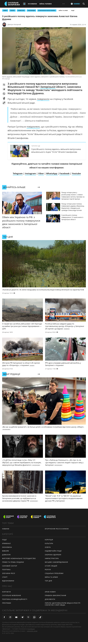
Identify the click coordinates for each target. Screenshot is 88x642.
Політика (6, 570)
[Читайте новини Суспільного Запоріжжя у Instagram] (10, 617)
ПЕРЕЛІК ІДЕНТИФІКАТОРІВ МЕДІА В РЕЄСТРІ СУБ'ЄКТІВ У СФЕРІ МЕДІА (62, 604)
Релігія (48, 570)
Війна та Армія (63, 10)
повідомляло (33, 126)
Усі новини (32, 4)
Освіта (48, 547)
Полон (12, 10)
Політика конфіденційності (14, 599)
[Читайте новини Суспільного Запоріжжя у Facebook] (4, 617)
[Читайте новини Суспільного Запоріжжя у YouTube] (16, 617)
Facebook (64, 173)
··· (63, 3)
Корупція (49, 540)
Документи (50, 599)
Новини (5, 529)
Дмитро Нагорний (14, 24)
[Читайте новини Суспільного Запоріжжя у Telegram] (22, 617)
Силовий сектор (9, 566)
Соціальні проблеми (54, 573)
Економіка (7, 547)
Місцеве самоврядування (56, 562)
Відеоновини (8, 581)
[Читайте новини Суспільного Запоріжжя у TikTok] (40, 617)
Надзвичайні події (53, 551)
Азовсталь (21, 10)
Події (72, 10)
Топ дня (48, 581)
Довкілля (6, 555)
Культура (49, 543)
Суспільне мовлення (11, 595)
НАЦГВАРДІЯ (31, 10)
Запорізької (47, 86)
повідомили (43, 99)
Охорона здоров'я (53, 555)
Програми (6, 603)
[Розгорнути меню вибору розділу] (24, 3)
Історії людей (51, 566)
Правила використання (55, 595)
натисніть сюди (32, 631)
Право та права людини (13, 562)
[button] (4, 85)
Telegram (18, 173)
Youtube (76, 173)
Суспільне (31, 629)
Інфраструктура (52, 558)
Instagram (30, 173)
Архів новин (50, 592)
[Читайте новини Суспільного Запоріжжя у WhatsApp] (34, 617)
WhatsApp (52, 173)
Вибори (5, 551)
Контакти (6, 592)
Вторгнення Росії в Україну (46, 10)
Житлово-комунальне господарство (19, 558)
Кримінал (6, 543)
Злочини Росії (8, 573)
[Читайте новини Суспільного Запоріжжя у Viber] (28, 617)
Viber (41, 173)
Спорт (5, 577)
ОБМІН (5, 10)
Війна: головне (45, 4)
